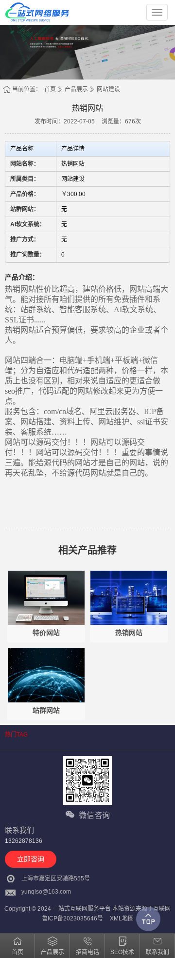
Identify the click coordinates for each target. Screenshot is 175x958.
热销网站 (128, 633)
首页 (50, 89)
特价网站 (46, 633)
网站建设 (108, 89)
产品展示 (76, 89)
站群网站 (46, 710)
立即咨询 (30, 859)
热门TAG (16, 734)
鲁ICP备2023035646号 (72, 918)
